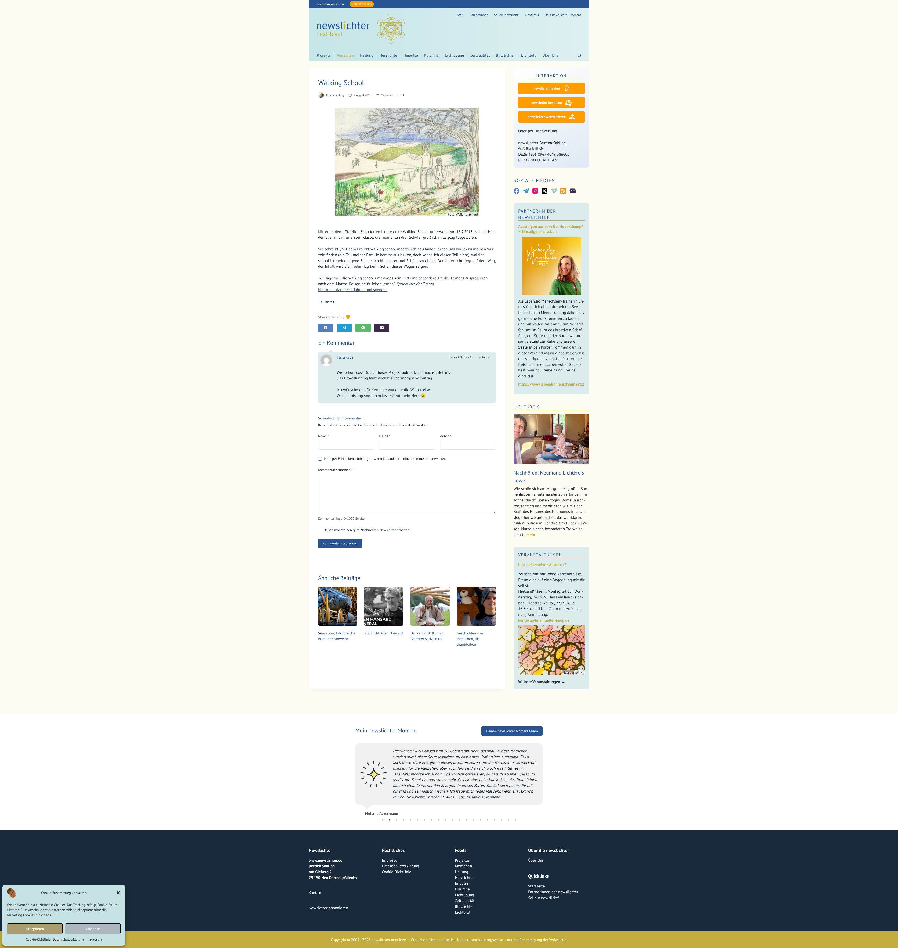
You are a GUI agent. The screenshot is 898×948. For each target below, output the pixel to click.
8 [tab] (431, 820)
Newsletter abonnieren (328, 907)
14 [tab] (473, 820)
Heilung (366, 55)
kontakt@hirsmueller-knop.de (543, 620)
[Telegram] (344, 328)
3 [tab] (396, 820)
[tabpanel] (449, 777)
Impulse (411, 55)
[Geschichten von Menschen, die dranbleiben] (476, 606)
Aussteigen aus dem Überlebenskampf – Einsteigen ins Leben (550, 229)
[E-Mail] (381, 328)
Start (460, 15)
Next (546, 777)
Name (323, 436)
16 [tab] (487, 820)
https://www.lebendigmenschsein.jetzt (551, 384)
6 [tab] (417, 820)
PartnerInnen (479, 15)
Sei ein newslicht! (506, 15)
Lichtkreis (532, 15)
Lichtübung (454, 55)
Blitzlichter (505, 55)
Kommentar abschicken (340, 543)
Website (445, 436)
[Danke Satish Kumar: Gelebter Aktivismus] (430, 606)
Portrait (327, 302)
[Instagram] (535, 191)
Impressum (94, 939)
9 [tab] (438, 820)
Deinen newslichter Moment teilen (512, 731)
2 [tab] (389, 820)
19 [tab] (508, 820)
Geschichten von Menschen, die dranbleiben (470, 639)
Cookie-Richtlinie (38, 939)
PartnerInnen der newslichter (553, 891)
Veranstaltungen (540, 554)
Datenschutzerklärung (68, 939)
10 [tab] (445, 820)
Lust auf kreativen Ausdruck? (542, 564)
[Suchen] (579, 55)
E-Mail (384, 436)
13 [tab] (466, 820)
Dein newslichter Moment (563, 15)
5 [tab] (410, 820)
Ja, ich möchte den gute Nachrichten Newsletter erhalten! (367, 530)
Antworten (485, 357)
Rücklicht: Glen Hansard (383, 633)
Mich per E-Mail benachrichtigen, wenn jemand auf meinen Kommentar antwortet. (385, 458)
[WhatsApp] (363, 328)
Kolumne (431, 55)
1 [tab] (382, 820)
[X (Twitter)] (544, 191)
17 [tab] (494, 820)
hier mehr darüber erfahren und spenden (352, 289)
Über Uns (550, 55)
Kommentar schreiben (335, 470)
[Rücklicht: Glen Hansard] (384, 606)
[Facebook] (325, 328)
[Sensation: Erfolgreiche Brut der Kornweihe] (337, 606)
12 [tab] (459, 820)
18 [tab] (501, 820)
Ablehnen (93, 928)
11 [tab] (452, 820)
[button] (118, 892)
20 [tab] (515, 820)
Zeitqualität (480, 55)
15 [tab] (480, 820)
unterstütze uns (362, 4)
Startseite (536, 886)
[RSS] (563, 191)
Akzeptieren (35, 928)
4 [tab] (403, 820)
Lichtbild (528, 55)
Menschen (345, 55)
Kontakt (315, 892)
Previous (352, 777)
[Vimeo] (554, 191)
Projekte (324, 55)
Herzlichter (389, 55)
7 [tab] (424, 820)
